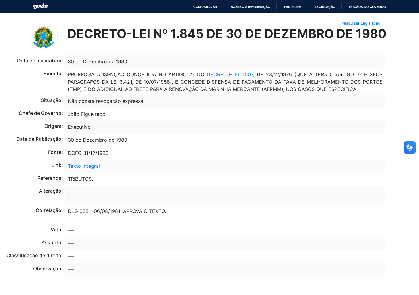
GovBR (40, 6)
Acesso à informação (250, 7)
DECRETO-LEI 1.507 (230, 74)
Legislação (325, 7)
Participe (292, 7)
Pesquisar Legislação (360, 23)
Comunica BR (205, 7)
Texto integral (84, 166)
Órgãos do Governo (367, 7)
